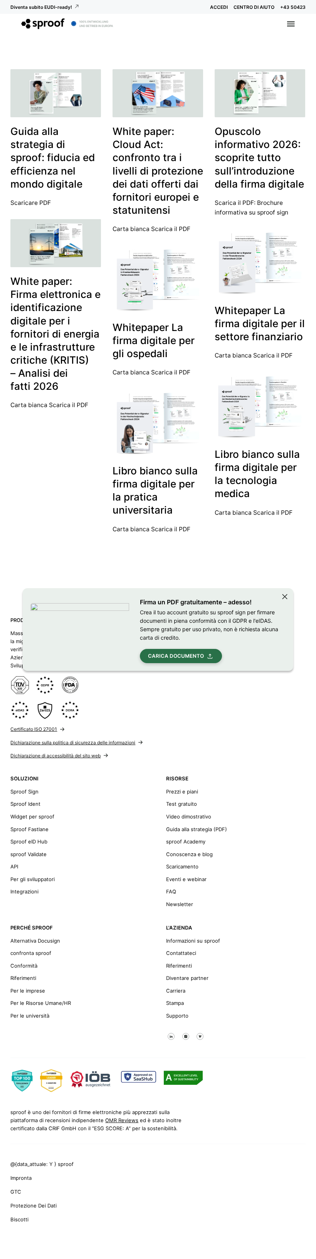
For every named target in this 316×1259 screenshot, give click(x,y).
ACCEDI (219, 7)
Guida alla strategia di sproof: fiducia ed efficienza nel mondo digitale (52, 157)
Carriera (175, 991)
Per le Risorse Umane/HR (40, 1003)
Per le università (29, 1016)
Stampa (175, 1003)
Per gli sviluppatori (32, 879)
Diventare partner (187, 978)
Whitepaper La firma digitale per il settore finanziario (260, 323)
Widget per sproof (32, 816)
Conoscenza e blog (189, 854)
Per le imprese (27, 991)
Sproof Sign (24, 791)
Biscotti (19, 1219)
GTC (15, 1192)
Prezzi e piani (182, 791)
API (14, 866)
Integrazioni (24, 891)
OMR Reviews (121, 1120)
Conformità (23, 966)
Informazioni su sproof (193, 941)
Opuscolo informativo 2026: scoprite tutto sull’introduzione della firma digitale (259, 157)
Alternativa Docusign (35, 941)
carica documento (176, 656)
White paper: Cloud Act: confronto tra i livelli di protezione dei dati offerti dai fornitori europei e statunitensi (158, 170)
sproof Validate (28, 854)
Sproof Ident (25, 804)
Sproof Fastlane (29, 829)
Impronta (21, 1178)
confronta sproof (30, 953)
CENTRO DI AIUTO (254, 7)
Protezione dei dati (33, 1205)
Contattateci (181, 953)
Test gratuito (181, 804)
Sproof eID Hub (28, 841)
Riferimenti (23, 978)
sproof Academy (185, 841)
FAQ (171, 891)
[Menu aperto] (291, 24)
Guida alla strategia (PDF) (196, 829)
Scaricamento (182, 866)
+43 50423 (293, 7)
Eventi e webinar (186, 879)
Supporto (177, 1016)
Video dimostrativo (188, 816)
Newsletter (179, 904)
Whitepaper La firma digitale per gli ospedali (154, 340)
